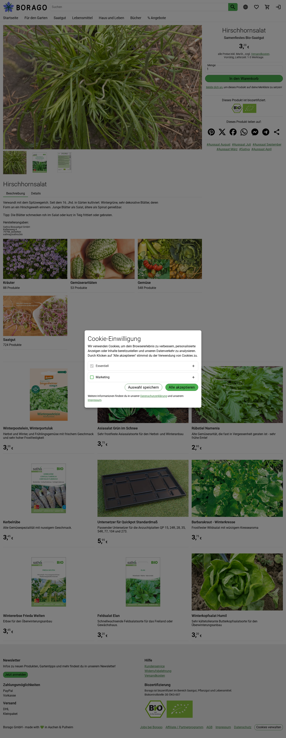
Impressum (94, 400)
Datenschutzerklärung (153, 396)
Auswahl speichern (143, 387)
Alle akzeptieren (182, 387)
